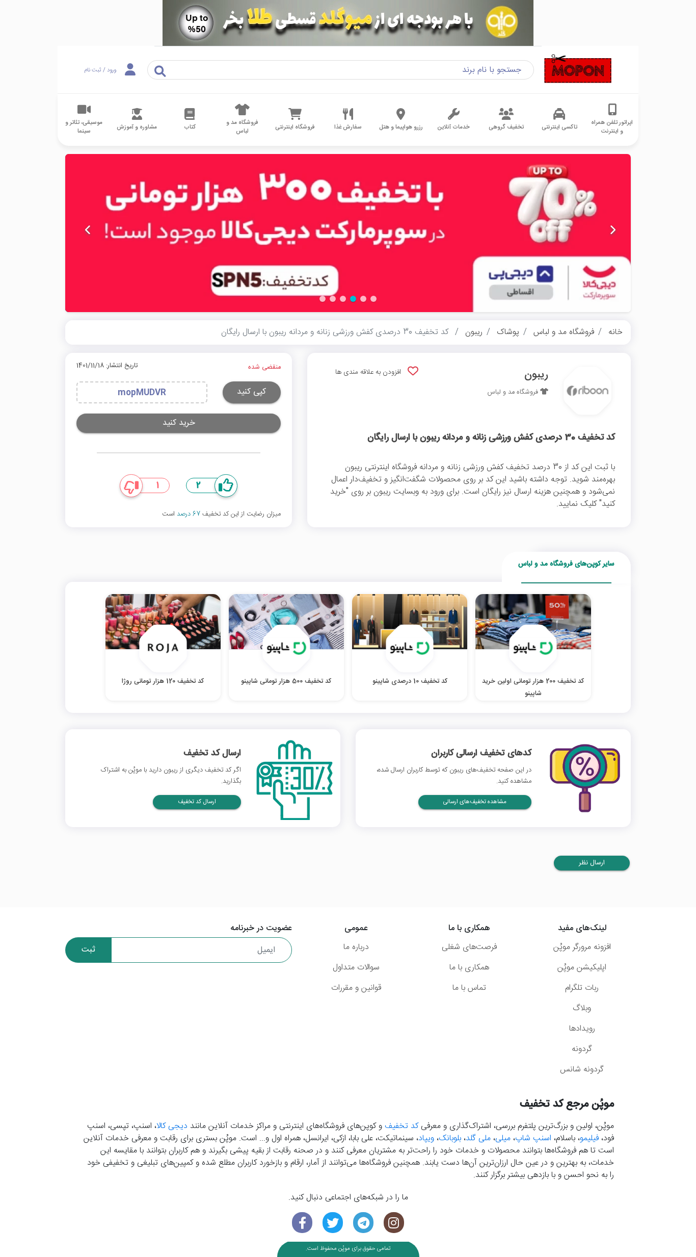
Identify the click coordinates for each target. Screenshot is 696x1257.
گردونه (582, 1049)
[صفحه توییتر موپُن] (332, 1222)
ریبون (474, 332)
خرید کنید (179, 423)
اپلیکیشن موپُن (581, 967)
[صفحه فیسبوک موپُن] (302, 1222)
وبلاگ (582, 1008)
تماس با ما (469, 988)
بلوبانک (450, 1138)
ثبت (88, 950)
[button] (373, 299)
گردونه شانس (582, 1069)
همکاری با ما (469, 967)
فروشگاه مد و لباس (563, 332)
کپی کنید (251, 392)
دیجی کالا (172, 1126)
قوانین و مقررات (356, 988)
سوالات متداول (356, 967)
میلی (503, 1138)
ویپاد (426, 1138)
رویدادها (582, 1029)
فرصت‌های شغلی (469, 947)
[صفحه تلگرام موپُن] (363, 1222)
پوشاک (508, 332)
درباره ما (356, 947)
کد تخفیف (401, 1126)
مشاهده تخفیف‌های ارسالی (474, 802)
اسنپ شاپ (533, 1138)
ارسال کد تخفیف (197, 802)
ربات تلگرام (582, 988)
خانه (615, 332)
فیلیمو (589, 1138)
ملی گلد (478, 1138)
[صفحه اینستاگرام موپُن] (394, 1222)
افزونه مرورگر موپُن (582, 947)
